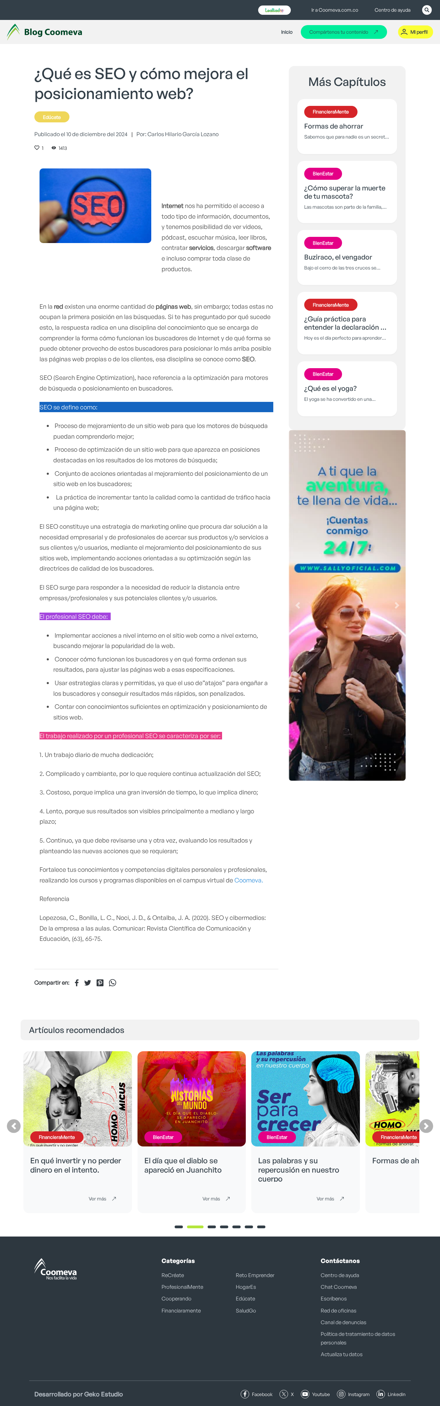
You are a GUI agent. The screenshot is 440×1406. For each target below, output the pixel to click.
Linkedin (397, 1394)
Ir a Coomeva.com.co (334, 10)
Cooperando (176, 1298)
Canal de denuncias (343, 1322)
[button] (297, 605)
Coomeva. (248, 880)
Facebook (262, 1394)
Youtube (321, 1394)
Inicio (287, 32)
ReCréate (173, 1275)
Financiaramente (181, 1310)
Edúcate (52, 117)
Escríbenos (334, 1298)
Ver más (97, 1198)
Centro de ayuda (392, 10)
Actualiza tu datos (342, 1354)
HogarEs (246, 1287)
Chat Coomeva (339, 1287)
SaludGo (246, 1310)
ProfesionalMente (182, 1287)
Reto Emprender (255, 1275)
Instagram (359, 1394)
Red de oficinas (338, 1310)
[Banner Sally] (347, 605)
